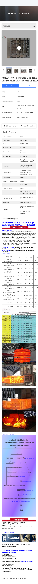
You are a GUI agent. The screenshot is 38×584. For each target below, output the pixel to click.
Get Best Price (10, 86)
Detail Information (10, 126)
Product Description (28, 126)
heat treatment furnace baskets (15, 578)
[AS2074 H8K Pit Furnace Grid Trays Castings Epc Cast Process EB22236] (19, 48)
